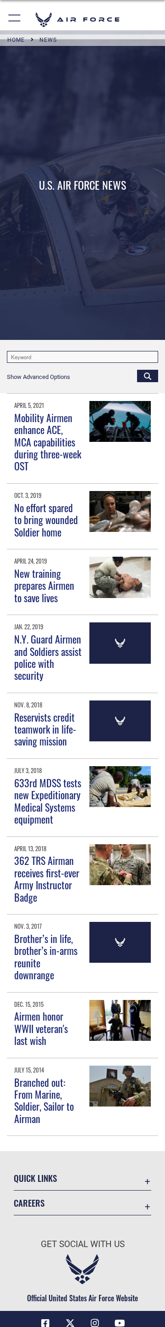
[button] (15, 19)
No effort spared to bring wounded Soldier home (46, 519)
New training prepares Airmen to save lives (44, 585)
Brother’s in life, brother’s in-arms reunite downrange (45, 956)
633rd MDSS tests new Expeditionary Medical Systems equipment (47, 800)
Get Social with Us (83, 1244)
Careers (29, 1202)
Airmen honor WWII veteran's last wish (41, 1028)
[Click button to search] (147, 376)
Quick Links (35, 1178)
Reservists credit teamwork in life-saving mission (45, 729)
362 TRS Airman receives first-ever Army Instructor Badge (46, 878)
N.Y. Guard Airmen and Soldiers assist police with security (48, 657)
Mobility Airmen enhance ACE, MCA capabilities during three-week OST (47, 442)
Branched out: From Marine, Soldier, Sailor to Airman (44, 1100)
